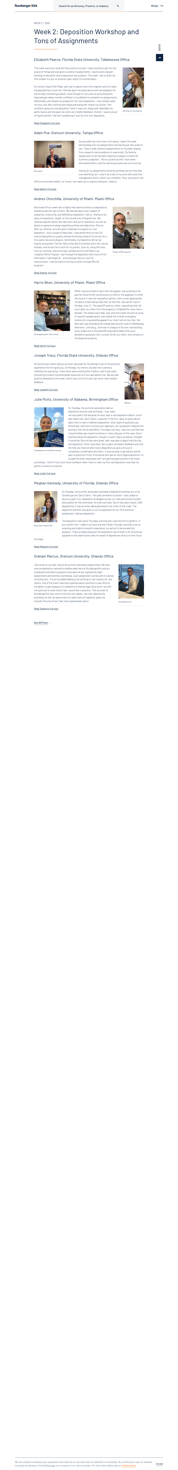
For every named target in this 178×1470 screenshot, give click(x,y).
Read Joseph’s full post (46, 390)
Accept (159, 1463)
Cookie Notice (129, 1465)
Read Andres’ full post (45, 274)
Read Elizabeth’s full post (47, 124)
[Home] (26, 6)
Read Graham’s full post (46, 609)
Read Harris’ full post (45, 347)
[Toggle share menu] (159, 59)
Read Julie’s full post (45, 474)
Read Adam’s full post (45, 190)
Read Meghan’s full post (46, 547)
